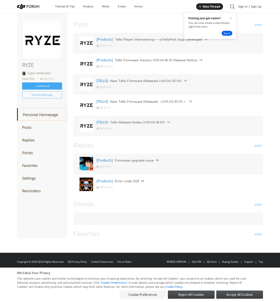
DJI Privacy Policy (77, 261)
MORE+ (259, 25)
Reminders (31, 190)
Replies (28, 140)
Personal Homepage (40, 114)
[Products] (105, 39)
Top (261, 261)
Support (248, 261)
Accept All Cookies (239, 294)
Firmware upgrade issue (134, 160)
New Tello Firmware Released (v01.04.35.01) (146, 81)
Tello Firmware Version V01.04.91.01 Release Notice (156, 60)
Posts (27, 127)
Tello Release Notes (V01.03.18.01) (137, 122)
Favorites (30, 165)
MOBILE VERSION (176, 261)
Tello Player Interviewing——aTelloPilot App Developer (158, 39)
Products (88, 6)
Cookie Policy (173, 287)
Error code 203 (127, 181)
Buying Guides (230, 261)
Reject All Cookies (191, 294)
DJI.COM (196, 261)
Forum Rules (124, 261)
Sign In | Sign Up (250, 6)
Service (138, 6)
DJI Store (212, 261)
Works (105, 6)
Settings (29, 178)
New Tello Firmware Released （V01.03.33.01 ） (148, 101)
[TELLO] (102, 81)
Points (27, 152)
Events (122, 6)
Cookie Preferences (102, 261)
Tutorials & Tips (65, 6)
